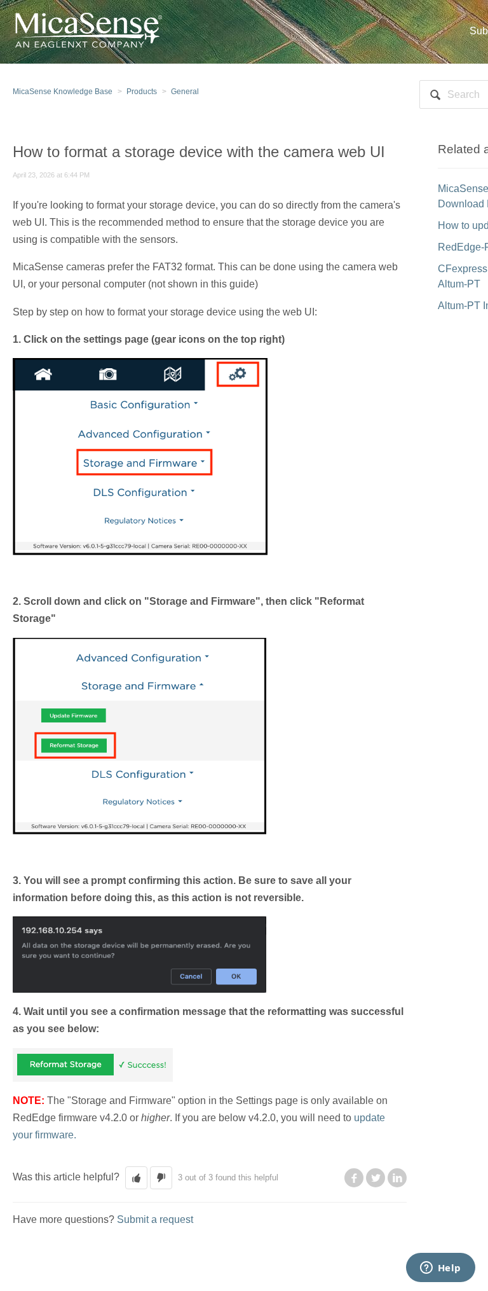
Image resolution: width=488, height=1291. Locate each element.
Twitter (375, 1177)
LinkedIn (397, 1177)
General (185, 91)
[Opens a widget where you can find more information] (440, 1269)
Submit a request (155, 1219)
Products (141, 91)
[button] (136, 1177)
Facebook (353, 1177)
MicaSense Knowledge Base (62, 91)
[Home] (87, 30)
